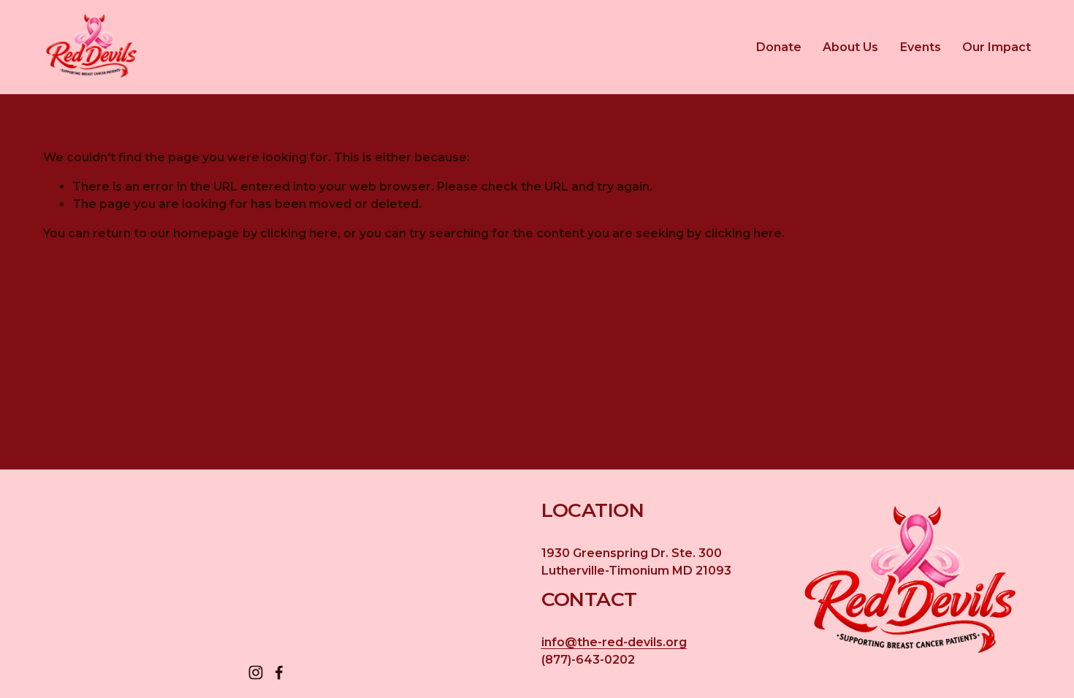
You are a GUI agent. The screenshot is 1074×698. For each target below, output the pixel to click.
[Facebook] (279, 672)
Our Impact (996, 47)
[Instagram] (255, 672)
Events (920, 47)
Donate (778, 47)
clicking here (299, 233)
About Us (850, 47)
